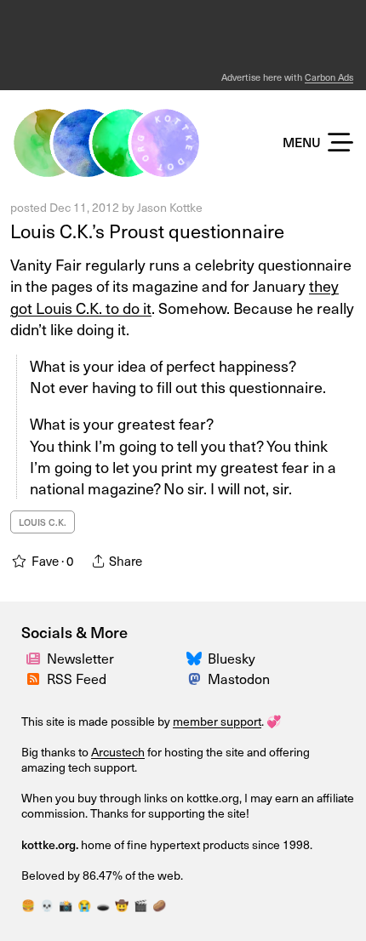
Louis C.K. (42, 522)
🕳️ (103, 905)
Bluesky (231, 657)
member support (217, 721)
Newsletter (80, 657)
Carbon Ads (329, 77)
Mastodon (239, 678)
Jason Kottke (170, 207)
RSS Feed (76, 678)
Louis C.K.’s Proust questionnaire (147, 230)
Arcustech (118, 752)
